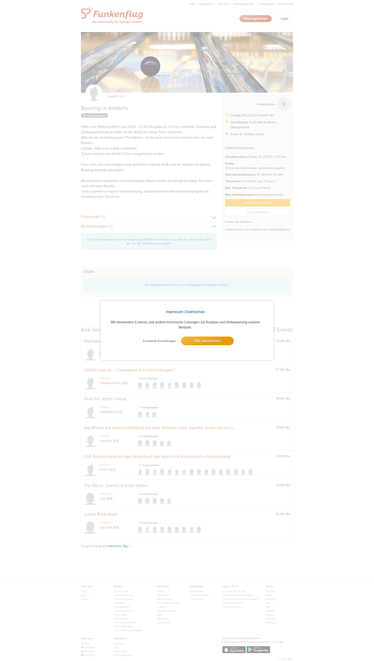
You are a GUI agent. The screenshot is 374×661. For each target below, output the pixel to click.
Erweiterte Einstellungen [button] (159, 341)
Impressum (174, 312)
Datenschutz (195, 312)
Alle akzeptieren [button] (207, 341)
